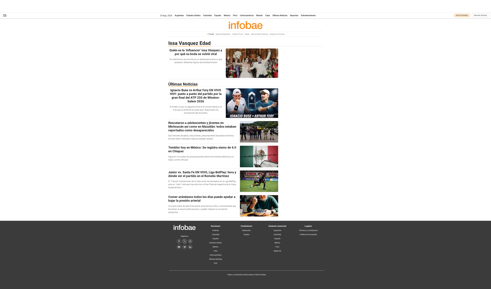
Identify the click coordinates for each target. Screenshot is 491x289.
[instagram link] (190, 241)
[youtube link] (179, 247)
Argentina (179, 15)
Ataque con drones (276, 34)
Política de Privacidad (308, 234)
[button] (4, 15)
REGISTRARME (462, 15)
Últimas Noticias (280, 15)
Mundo (259, 15)
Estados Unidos (193, 15)
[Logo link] (245, 25)
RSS (215, 263)
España (217, 15)
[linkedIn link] (190, 247)
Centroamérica (247, 15)
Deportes (294, 15)
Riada (247, 34)
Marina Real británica (259, 34)
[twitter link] (185, 241)
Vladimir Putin (237, 34)
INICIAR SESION (480, 15)
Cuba (267, 15)
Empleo (246, 234)
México (227, 15)
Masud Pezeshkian (223, 34)
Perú (235, 15)
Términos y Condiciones (308, 230)
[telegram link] (185, 247)
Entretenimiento (308, 15)
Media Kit (277, 251)
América (215, 230)
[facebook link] (179, 241)
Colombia (207, 15)
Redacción (246, 230)
